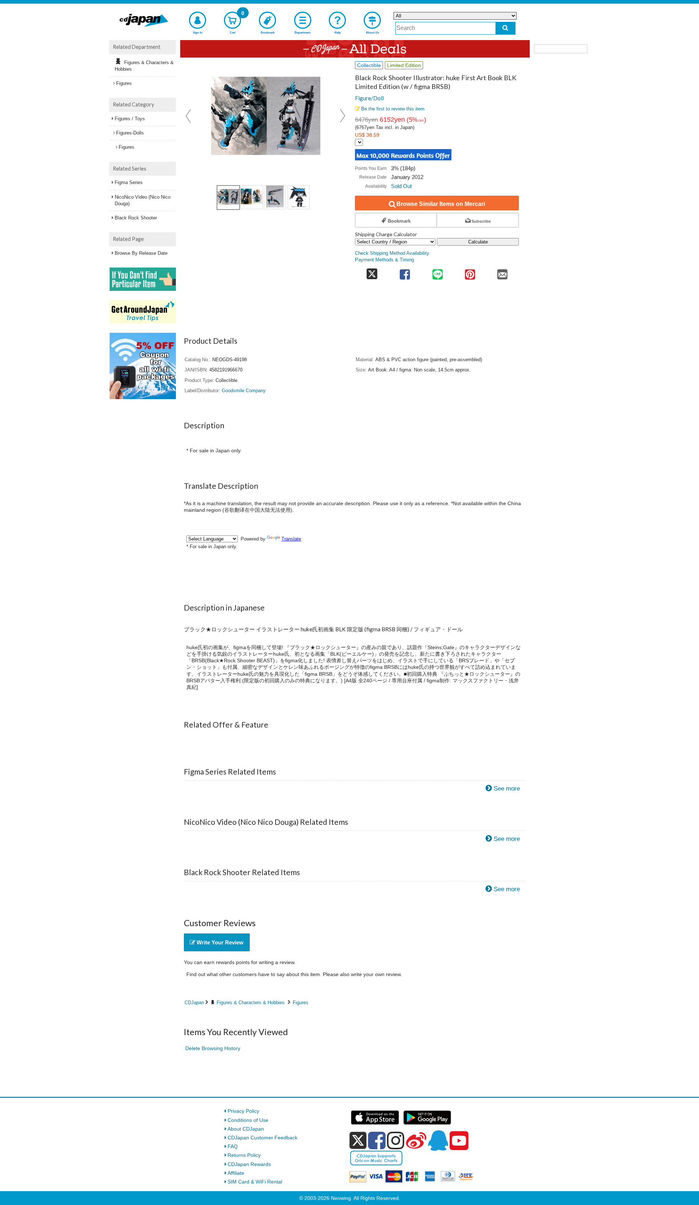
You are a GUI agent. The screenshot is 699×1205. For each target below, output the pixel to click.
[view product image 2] (251, 197)
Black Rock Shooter (136, 218)
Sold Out (401, 186)
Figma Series (129, 182)
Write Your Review (219, 942)
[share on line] (437, 272)
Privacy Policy (243, 1111)
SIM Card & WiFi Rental (255, 1182)
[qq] (438, 1140)
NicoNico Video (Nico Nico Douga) (142, 200)
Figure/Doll (369, 98)
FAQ (233, 1146)
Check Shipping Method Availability (392, 253)
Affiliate (236, 1173)
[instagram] (395, 1140)
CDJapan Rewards (249, 1164)
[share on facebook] (405, 272)
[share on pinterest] (470, 272)
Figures (300, 1002)
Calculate (478, 242)
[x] (358, 1140)
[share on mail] (502, 272)
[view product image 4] (298, 197)
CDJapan (194, 1002)
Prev (189, 116)
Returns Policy (244, 1155)
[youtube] (459, 1140)
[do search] (505, 28)
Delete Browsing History (212, 1048)
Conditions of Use (248, 1120)
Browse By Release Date (141, 253)
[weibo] (416, 1140)
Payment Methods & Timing (384, 259)
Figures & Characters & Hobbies (251, 1002)
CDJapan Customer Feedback (262, 1137)
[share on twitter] (372, 272)
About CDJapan (246, 1129)
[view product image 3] (275, 197)
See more (507, 788)
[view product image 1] (228, 197)
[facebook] (377, 1140)
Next (342, 116)
